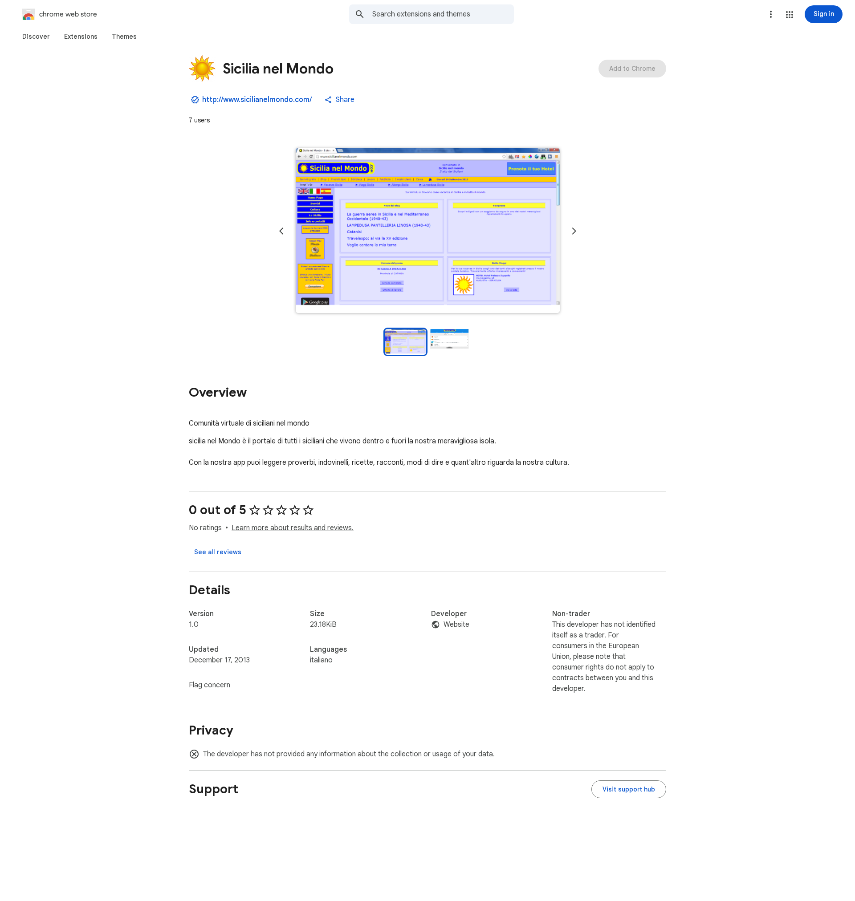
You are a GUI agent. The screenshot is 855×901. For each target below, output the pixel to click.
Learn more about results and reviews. (293, 528)
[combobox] (443, 14)
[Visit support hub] (628, 789)
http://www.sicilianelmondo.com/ (257, 99)
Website (456, 624)
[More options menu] (771, 14)
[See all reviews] (218, 552)
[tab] (36, 36)
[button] (789, 15)
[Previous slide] (281, 231)
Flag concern (209, 685)
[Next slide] (574, 231)
